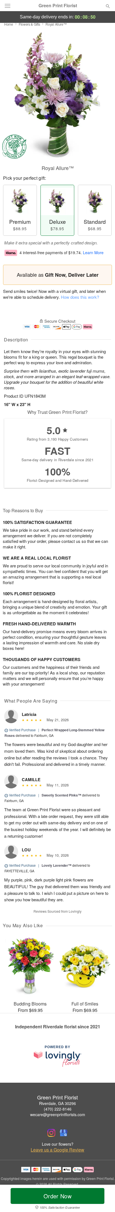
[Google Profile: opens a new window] (64, 1133)
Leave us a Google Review (57, 1150)
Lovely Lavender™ (56, 865)
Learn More (93, 252)
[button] (103, 1199)
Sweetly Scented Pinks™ (61, 795)
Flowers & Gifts (29, 24)
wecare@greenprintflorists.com (57, 1114)
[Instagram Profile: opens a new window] (51, 1133)
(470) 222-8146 (57, 1109)
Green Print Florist (58, 5)
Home (8, 24)
